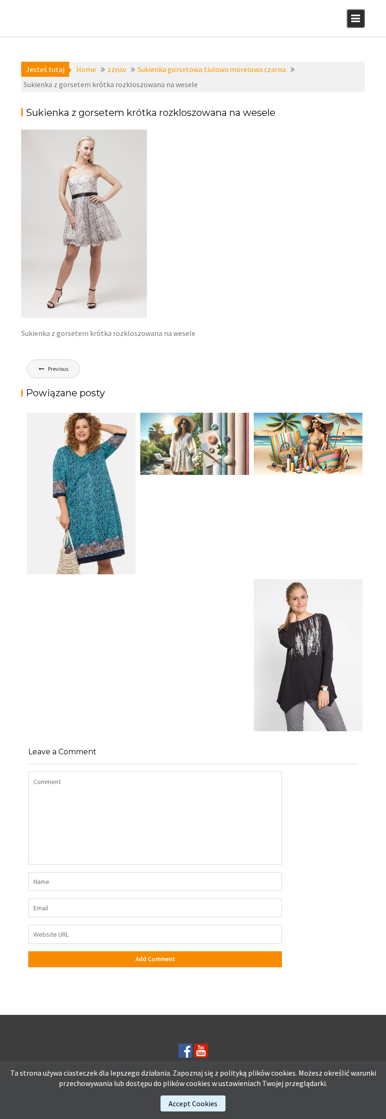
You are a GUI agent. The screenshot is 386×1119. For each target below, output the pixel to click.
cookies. (284, 1073)
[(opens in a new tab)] (81, 493)
